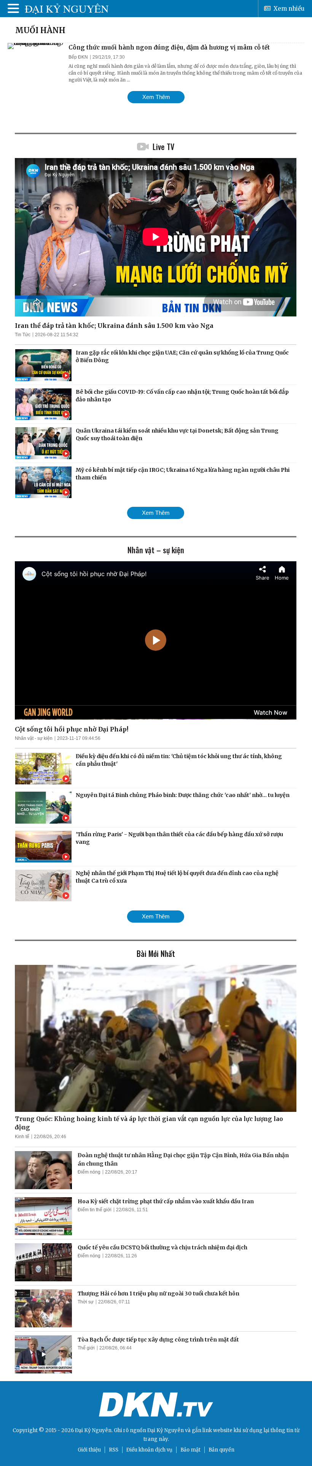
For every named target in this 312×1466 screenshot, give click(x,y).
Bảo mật (190, 1450)
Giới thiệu (89, 1450)
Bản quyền (221, 1450)
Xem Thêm (156, 97)
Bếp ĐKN (78, 57)
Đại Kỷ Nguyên (165, 1430)
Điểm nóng (89, 1172)
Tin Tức (22, 334)
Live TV (163, 146)
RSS (113, 1450)
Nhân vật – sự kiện (155, 550)
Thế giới (86, 1348)
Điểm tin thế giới (94, 1209)
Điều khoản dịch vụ (149, 1450)
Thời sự (86, 1302)
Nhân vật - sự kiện (34, 738)
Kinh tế (22, 1136)
